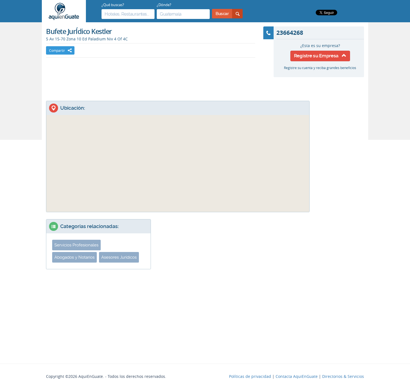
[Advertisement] (150, 74)
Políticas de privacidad (250, 376)
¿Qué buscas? (113, 4)
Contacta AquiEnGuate (297, 376)
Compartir (57, 50)
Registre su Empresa (318, 55)
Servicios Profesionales (76, 245)
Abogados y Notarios (74, 257)
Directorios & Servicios (343, 376)
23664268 (289, 32)
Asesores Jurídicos (119, 257)
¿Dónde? (164, 4)
